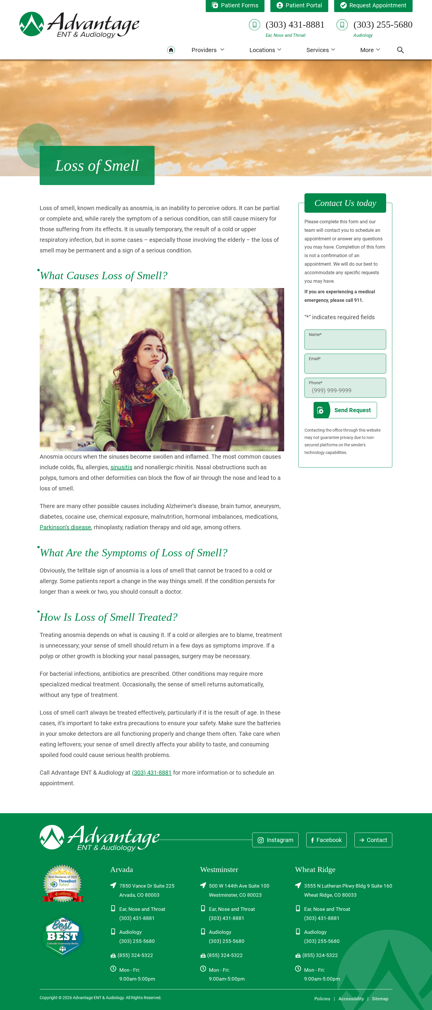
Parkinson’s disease (65, 527)
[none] (208, 50)
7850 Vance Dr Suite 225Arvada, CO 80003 (147, 890)
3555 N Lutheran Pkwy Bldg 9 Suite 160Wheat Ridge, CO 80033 (348, 890)
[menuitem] (171, 50)
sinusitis (121, 467)
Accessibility (351, 998)
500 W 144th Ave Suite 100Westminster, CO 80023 (239, 890)
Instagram (279, 839)
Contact (376, 839)
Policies (322, 998)
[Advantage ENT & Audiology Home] (79, 25)
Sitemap (380, 998)
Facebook (328, 839)
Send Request (352, 410)
